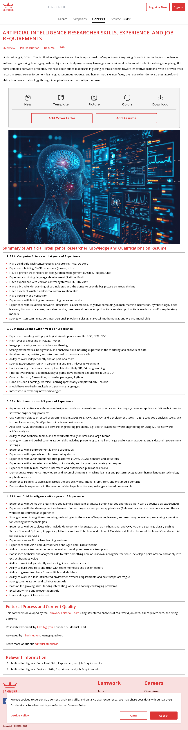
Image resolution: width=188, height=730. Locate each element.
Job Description (29, 48)
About (102, 691)
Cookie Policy (19, 715)
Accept (164, 715)
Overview (9, 48)
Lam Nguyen (45, 627)
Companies (80, 19)
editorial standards (47, 644)
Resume (49, 48)
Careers (98, 19)
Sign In (178, 7)
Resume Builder (121, 19)
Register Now (158, 7)
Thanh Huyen (31, 635)
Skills (62, 47)
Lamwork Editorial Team (63, 613)
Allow (133, 715)
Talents (62, 19)
